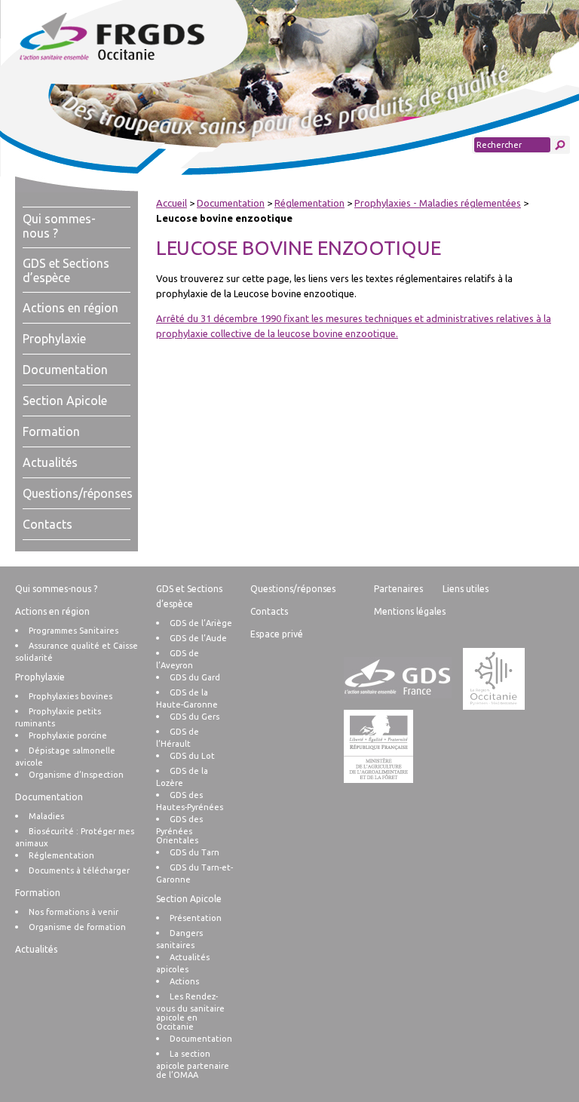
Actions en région (70, 308)
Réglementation (309, 203)
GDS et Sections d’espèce (66, 270)
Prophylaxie (54, 338)
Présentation (196, 917)
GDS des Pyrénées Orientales (179, 830)
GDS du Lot (192, 755)
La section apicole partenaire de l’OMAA (192, 1064)
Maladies (46, 816)
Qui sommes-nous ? (56, 589)
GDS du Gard (195, 677)
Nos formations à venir (73, 911)
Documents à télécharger (79, 870)
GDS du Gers (194, 716)
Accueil (171, 203)
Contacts (47, 524)
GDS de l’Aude (198, 638)
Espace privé (276, 634)
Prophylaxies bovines (70, 696)
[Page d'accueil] (142, 37)
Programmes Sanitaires (73, 630)
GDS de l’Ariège (201, 623)
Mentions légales (410, 611)
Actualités (50, 462)
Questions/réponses (78, 493)
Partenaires (398, 589)
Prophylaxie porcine (68, 735)
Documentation (65, 369)
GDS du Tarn (194, 852)
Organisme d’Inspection (76, 774)
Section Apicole (65, 400)
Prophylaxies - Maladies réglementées (437, 203)
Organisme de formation (77, 927)
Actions (184, 981)
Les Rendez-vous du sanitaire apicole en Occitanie (190, 1011)
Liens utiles (466, 589)
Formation (51, 431)
